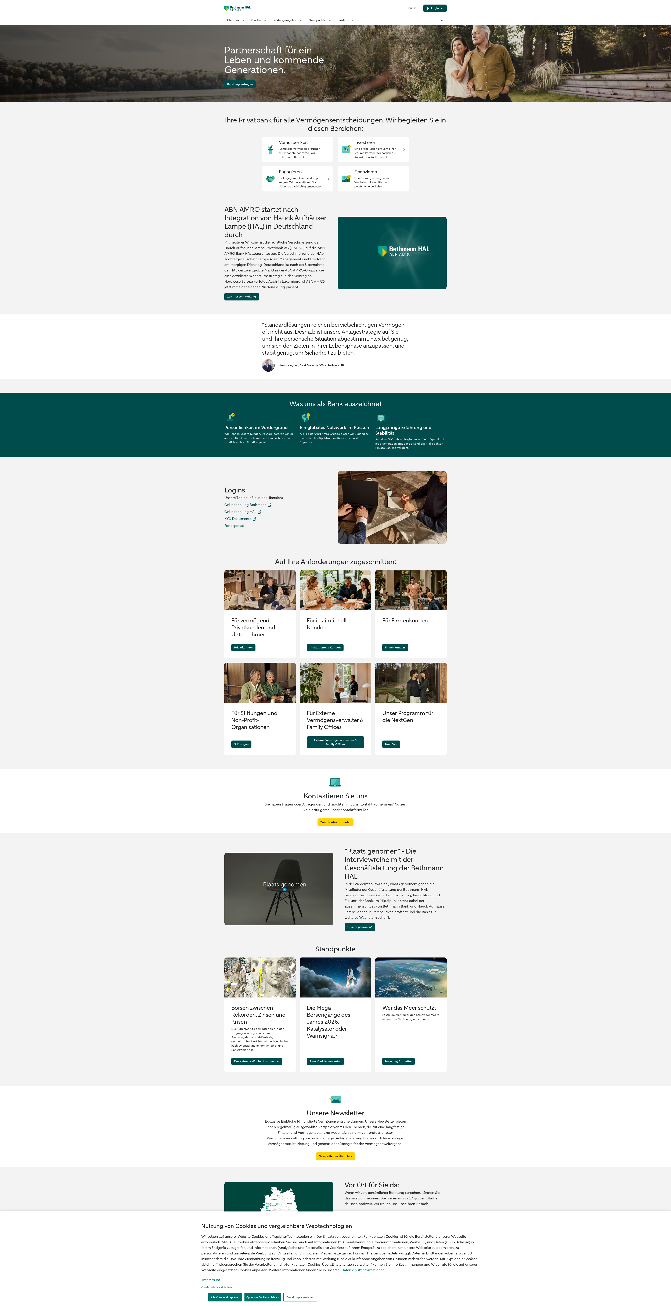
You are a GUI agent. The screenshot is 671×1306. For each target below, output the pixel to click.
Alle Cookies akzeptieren (225, 1297)
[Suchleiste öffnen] (443, 20)
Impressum (211, 1280)
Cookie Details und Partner (216, 1287)
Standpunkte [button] (317, 20)
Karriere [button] (343, 20)
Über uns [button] (233, 20)
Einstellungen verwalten (300, 1297)
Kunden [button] (256, 20)
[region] (335, 1258)
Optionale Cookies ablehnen (262, 1297)
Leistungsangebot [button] (285, 20)
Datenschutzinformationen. (363, 1270)
